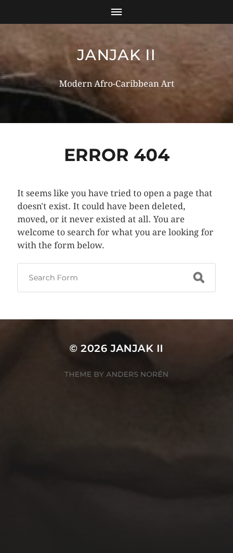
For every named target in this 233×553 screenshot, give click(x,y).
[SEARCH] (199, 277)
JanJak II (116, 55)
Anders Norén (137, 374)
